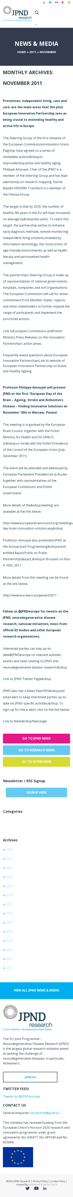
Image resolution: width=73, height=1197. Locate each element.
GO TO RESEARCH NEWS (36, 750)
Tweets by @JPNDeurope (21, 1096)
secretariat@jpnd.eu (44, 1113)
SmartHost (34, 1184)
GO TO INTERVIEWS (36, 762)
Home (21, 52)
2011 (32, 52)
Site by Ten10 (50, 1184)
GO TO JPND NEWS (36, 738)
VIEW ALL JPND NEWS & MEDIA (36, 990)
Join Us (30, 1077)
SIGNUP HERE (36, 792)
